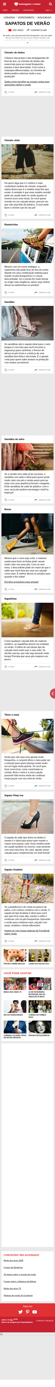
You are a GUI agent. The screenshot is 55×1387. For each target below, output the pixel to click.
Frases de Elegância (13, 1267)
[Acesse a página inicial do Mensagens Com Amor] (27, 4)
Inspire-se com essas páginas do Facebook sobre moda (27, 932)
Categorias (9, 17)
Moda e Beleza (44, 17)
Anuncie (49, 1321)
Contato (40, 1321)
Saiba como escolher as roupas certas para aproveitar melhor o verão (26, 83)
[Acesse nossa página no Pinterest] (27, 1312)
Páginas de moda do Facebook (18, 1295)
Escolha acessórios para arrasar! (21, 582)
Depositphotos (27, 1322)
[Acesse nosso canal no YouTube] (34, 1312)
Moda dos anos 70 (12, 1288)
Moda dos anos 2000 (13, 1260)
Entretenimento (26, 17)
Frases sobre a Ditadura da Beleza (20, 1281)
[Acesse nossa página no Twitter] (20, 1312)
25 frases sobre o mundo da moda (20, 1274)
